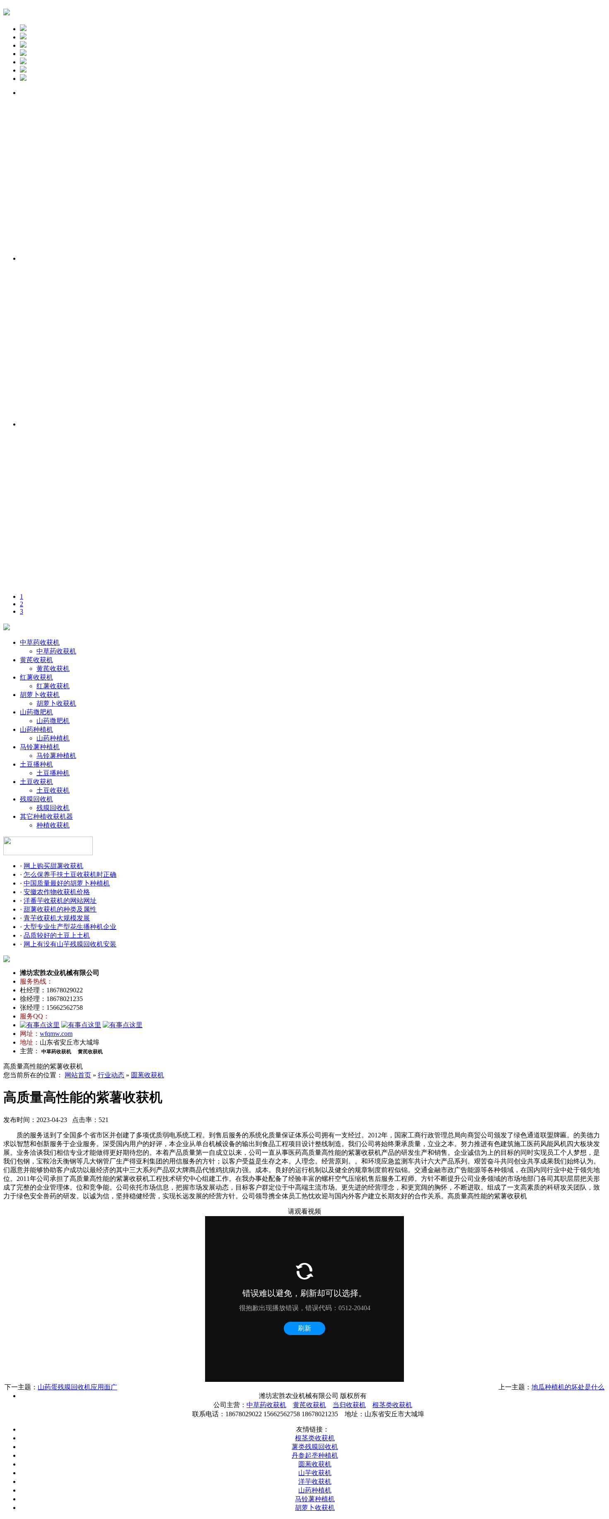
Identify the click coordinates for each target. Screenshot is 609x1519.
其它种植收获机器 (46, 816)
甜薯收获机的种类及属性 (60, 909)
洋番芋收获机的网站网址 (60, 900)
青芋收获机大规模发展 (57, 918)
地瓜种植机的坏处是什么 (568, 1387)
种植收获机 (53, 825)
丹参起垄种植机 (315, 1455)
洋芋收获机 (314, 1481)
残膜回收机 (36, 799)
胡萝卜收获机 (40, 694)
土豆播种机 (36, 764)
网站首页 (78, 1075)
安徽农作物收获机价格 (57, 891)
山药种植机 (36, 729)
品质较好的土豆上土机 (57, 935)
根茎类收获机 (392, 1404)
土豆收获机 (36, 781)
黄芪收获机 (36, 659)
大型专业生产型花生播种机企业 (70, 926)
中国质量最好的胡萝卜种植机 (67, 883)
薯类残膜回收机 (315, 1446)
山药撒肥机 (36, 712)
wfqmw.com (56, 1033)
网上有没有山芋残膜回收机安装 (70, 944)
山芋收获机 (314, 1472)
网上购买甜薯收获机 (53, 865)
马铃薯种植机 (40, 746)
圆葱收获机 (147, 1075)
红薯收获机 (36, 677)
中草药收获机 (40, 642)
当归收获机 (349, 1404)
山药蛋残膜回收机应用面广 (77, 1387)
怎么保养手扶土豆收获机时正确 (70, 874)
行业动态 (111, 1075)
